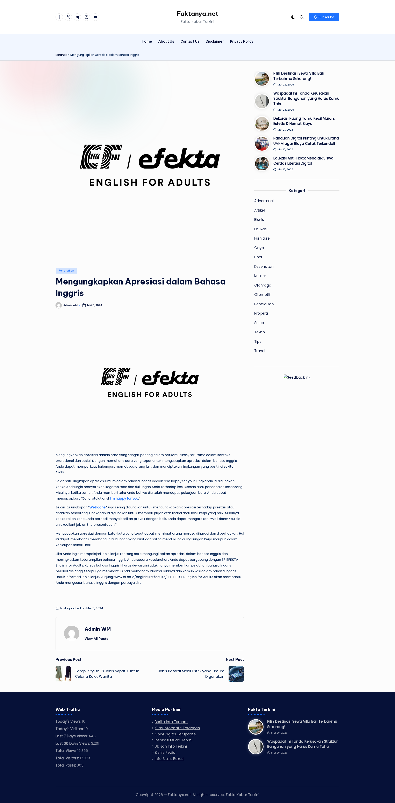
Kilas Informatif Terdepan (177, 728)
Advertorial (264, 200)
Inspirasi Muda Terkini (173, 740)
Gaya (259, 247)
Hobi (258, 257)
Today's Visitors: (70, 728)
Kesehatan (264, 266)
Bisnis (259, 219)
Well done (97, 507)
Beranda (61, 55)
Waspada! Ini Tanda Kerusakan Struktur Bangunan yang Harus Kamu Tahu (306, 98)
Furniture (262, 238)
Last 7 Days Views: (72, 736)
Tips (257, 341)
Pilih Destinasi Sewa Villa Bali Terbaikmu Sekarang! (298, 76)
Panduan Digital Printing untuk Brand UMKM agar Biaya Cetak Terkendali (306, 141)
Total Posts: (66, 765)
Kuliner (260, 275)
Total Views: (66, 750)
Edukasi (260, 229)
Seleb (259, 322)
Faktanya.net (197, 14)
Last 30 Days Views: (73, 743)
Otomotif (262, 294)
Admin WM (98, 629)
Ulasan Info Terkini (171, 746)
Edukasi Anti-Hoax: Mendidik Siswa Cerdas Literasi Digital (303, 161)
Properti (261, 313)
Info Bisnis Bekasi (169, 758)
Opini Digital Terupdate (175, 734)
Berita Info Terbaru (171, 721)
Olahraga (262, 285)
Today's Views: (69, 721)
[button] (324, 17)
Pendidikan (66, 270)
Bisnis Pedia (165, 752)
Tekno (259, 332)
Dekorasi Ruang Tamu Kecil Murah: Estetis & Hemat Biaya (304, 121)
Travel (259, 350)
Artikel (259, 210)
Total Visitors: (68, 758)
